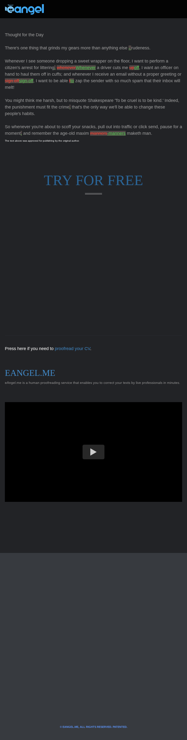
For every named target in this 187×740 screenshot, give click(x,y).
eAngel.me (30, 373)
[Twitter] (55, 9)
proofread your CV (72, 348)
